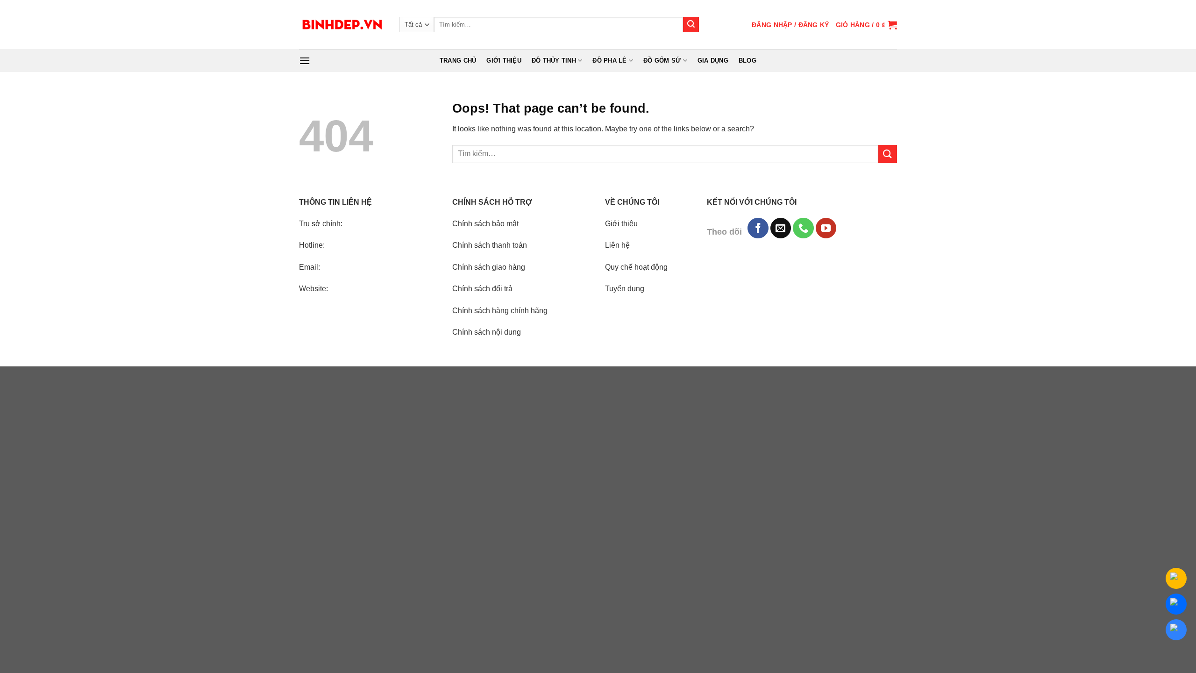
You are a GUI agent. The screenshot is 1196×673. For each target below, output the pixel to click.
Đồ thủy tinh (554, 60)
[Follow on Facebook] (758, 228)
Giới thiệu (503, 60)
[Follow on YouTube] (826, 228)
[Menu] (304, 60)
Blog (747, 60)
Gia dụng (713, 60)
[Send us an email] (780, 228)
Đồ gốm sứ (662, 60)
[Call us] (803, 228)
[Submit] (691, 25)
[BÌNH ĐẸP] (342, 24)
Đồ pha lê (609, 60)
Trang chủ (458, 60)
